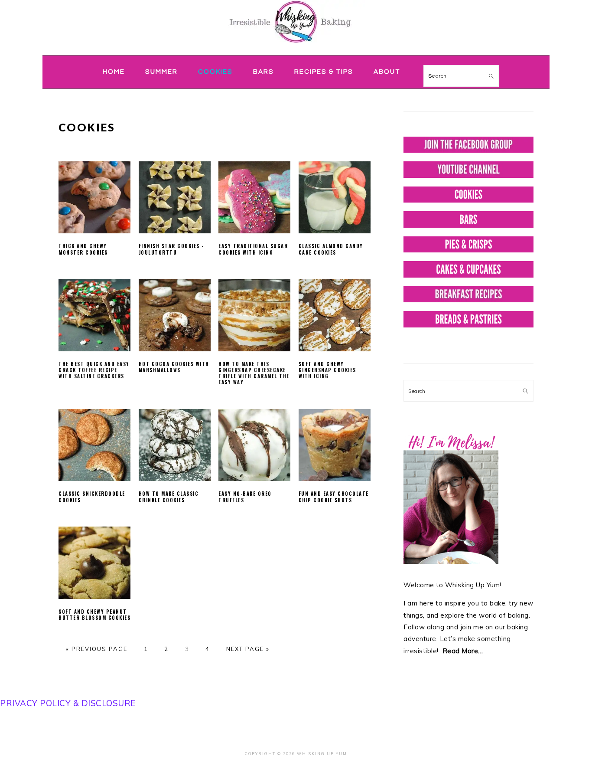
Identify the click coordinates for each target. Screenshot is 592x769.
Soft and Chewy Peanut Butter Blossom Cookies (94, 614)
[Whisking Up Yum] (296, 44)
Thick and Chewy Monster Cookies (83, 248)
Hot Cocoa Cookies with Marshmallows (174, 366)
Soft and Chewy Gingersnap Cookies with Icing (327, 370)
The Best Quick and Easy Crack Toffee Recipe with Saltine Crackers (94, 370)
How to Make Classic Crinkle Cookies (169, 496)
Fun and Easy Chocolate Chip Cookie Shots (334, 496)
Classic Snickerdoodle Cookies (92, 496)
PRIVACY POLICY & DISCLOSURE (68, 703)
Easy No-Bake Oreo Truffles (245, 496)
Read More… (462, 651)
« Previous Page (96, 648)
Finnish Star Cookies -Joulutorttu (171, 248)
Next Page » (248, 648)
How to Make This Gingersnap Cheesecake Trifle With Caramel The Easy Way (253, 373)
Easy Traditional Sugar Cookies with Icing (253, 248)
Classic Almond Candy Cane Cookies (331, 248)
